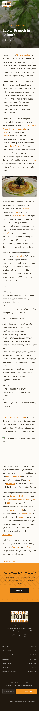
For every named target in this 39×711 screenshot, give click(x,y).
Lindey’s (6, 135)
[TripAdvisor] (25, 636)
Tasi (33, 499)
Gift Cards (33, 655)
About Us (34, 646)
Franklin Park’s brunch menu (14, 417)
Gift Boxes (33, 659)
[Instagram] (19, 636)
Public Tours (6, 646)
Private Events (7, 659)
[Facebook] (14, 636)
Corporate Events (8, 655)
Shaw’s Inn (10, 483)
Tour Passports (32, 663)
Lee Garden (28, 547)
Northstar (27, 499)
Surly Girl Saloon (23, 496)
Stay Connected (26, 691)
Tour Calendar (6, 651)
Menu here (7, 534)
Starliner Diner (15, 499)
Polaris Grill (7, 129)
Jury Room (21, 517)
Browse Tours (19, 590)
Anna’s (5, 132)
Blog (35, 651)
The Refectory (15, 146)
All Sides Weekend (24, 55)
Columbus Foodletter (9, 671)
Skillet (8, 503)
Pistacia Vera (26, 513)
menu (30, 480)
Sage (18, 212)
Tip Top (12, 496)
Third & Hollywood (19, 216)
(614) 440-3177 (32, 671)
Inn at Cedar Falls (13, 476)
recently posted (16, 510)
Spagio (33, 160)
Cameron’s (31, 125)
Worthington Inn (20, 129)
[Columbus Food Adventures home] (19, 617)
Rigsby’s (5, 233)
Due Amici (25, 209)
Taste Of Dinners (7, 663)
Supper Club (6, 667)
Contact (34, 667)
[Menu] (34, 4)
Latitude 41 (20, 256)
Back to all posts (10, 561)
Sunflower (16, 547)
